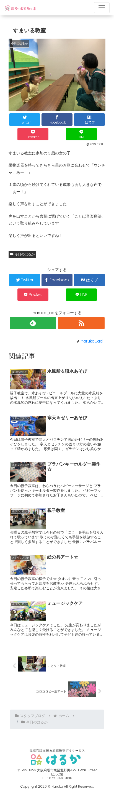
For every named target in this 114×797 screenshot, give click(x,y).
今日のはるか (25, 254)
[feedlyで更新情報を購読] (33, 323)
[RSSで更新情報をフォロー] (81, 323)
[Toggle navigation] (102, 7)
